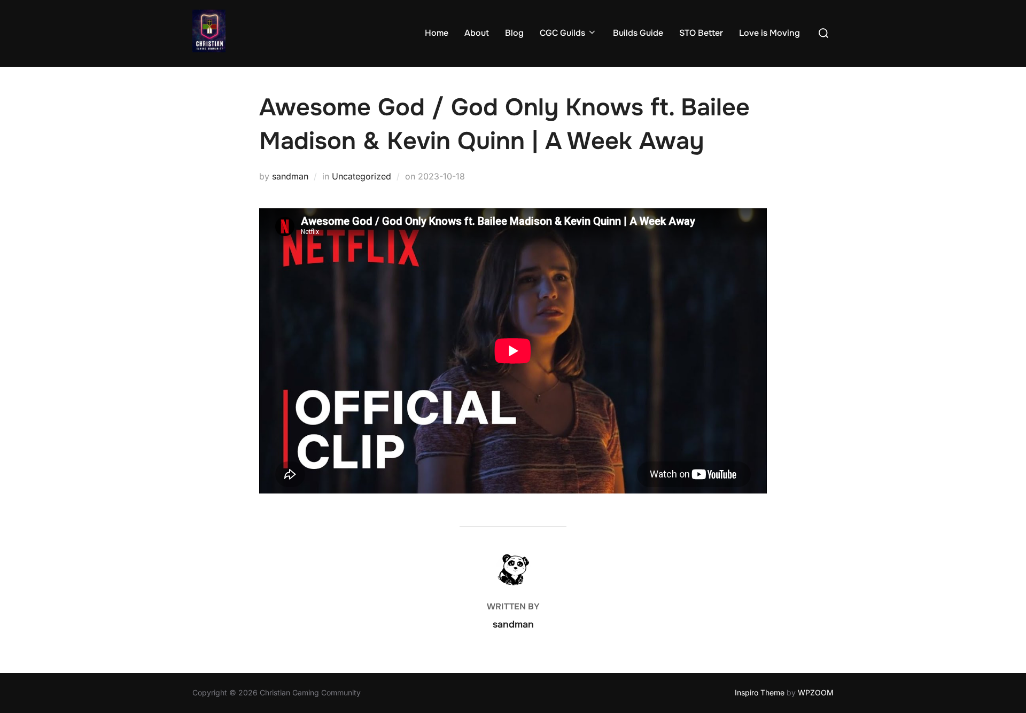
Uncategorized (361, 176)
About (476, 32)
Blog (514, 32)
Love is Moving (769, 32)
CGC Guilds (562, 32)
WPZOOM (816, 692)
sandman (290, 176)
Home (436, 32)
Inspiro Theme (759, 692)
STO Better (701, 32)
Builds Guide (638, 32)
